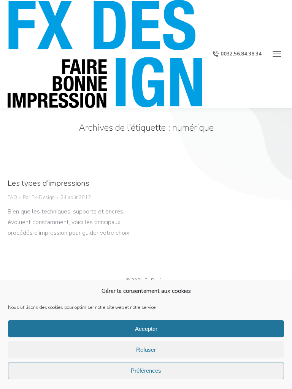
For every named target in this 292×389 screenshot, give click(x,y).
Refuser (146, 349)
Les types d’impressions (48, 183)
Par (39, 197)
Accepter (146, 329)
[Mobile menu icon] (276, 54)
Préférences (146, 370)
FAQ (12, 197)
